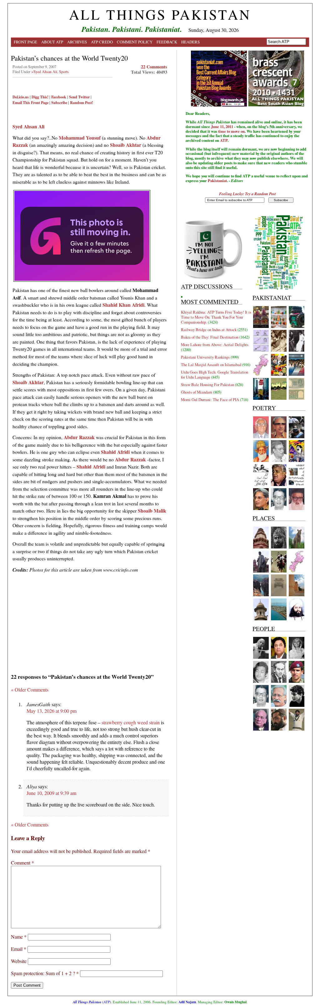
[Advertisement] (89, 621)
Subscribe (59, 102)
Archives (77, 42)
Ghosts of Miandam (196, 392)
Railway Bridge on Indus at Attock (209, 329)
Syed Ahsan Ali (28, 126)
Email (18, 948)
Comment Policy (134, 42)
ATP (224, 140)
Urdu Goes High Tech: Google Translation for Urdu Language (214, 374)
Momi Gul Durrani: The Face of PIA (210, 399)
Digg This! (40, 97)
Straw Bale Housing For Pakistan (207, 384)
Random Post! (81, 102)
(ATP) (92, 1002)
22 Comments (154, 66)
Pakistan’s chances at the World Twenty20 (69, 57)
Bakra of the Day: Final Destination (209, 337)
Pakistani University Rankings (205, 357)
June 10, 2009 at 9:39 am (51, 793)
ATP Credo (102, 42)
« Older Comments (29, 689)
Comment (22, 862)
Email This (21, 102)
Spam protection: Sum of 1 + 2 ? (43, 973)
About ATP (52, 42)
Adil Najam (187, 1002)
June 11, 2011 (222, 126)
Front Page (25, 42)
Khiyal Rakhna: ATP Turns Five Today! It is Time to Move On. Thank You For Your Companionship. (216, 317)
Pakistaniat (217, 180)
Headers (190, 42)
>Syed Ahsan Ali (44, 71)
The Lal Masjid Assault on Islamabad (211, 364)
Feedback (167, 42)
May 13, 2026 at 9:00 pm (52, 710)
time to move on (231, 131)
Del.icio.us (20, 97)
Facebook (58, 97)
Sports (64, 71)
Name (19, 936)
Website (19, 961)
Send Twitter (79, 97)
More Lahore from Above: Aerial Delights (214, 344)
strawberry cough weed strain (131, 722)
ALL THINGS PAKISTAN (160, 14)
